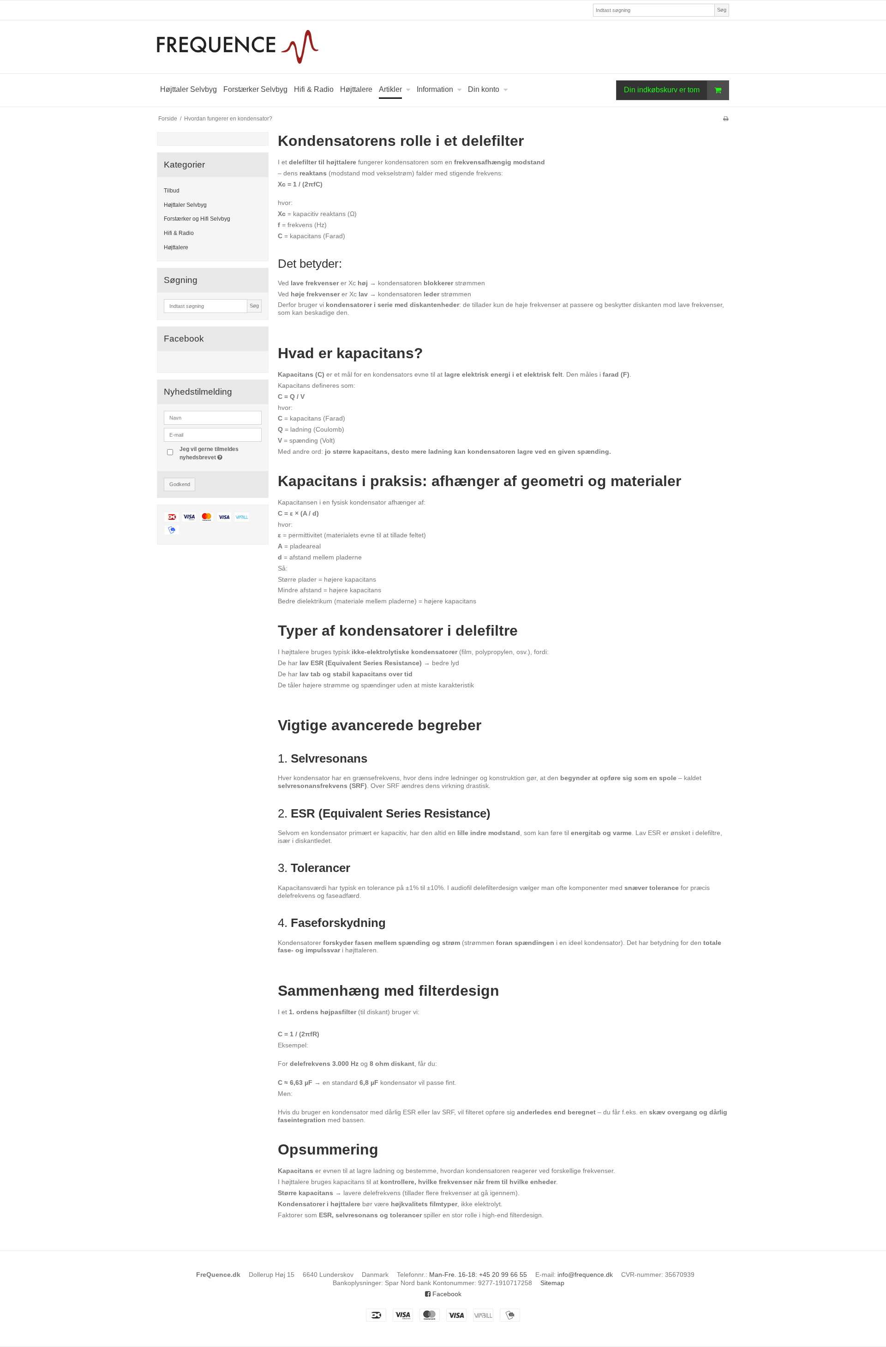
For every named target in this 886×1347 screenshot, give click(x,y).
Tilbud (172, 190)
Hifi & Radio (179, 233)
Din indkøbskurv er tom (662, 90)
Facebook (446, 1294)
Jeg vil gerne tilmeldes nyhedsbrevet (220, 453)
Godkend (179, 484)
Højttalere (176, 247)
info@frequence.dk (585, 1274)
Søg (721, 9)
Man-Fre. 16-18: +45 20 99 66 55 (478, 1274)
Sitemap (552, 1283)
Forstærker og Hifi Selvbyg (197, 219)
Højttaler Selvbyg (185, 205)
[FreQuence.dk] (443, 47)
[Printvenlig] (725, 118)
